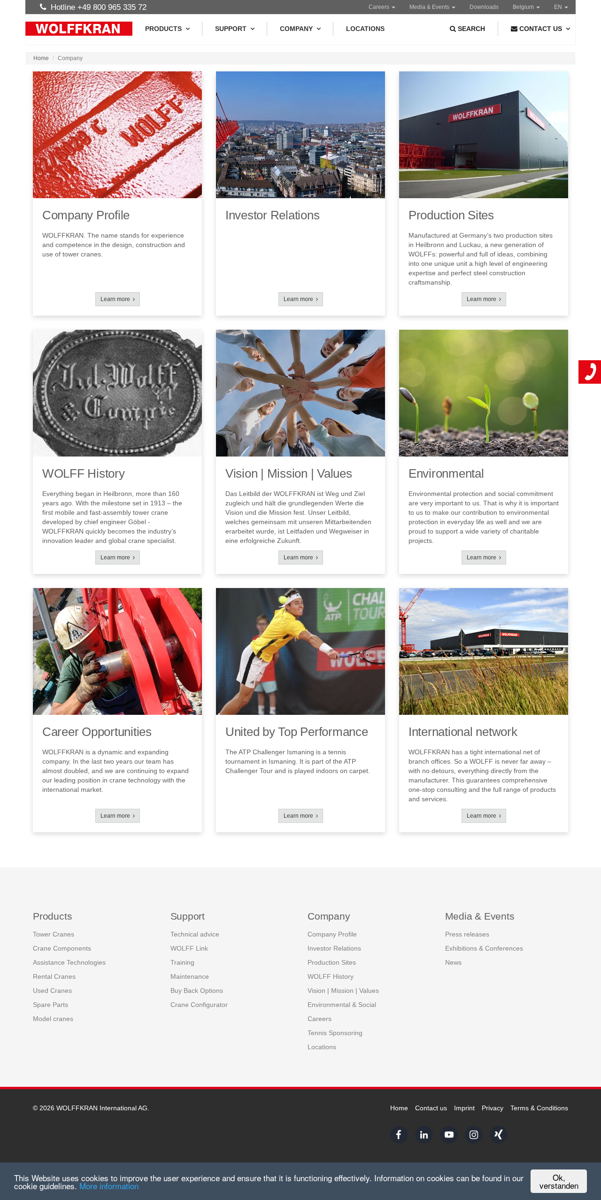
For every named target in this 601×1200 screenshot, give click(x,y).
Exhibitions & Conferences (484, 948)
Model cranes (53, 1018)
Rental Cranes (54, 976)
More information (109, 1186)
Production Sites (332, 962)
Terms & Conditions (539, 1108)
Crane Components (62, 948)
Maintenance (189, 976)
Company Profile (332, 934)
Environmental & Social (342, 1004)
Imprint (464, 1108)
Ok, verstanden (558, 1181)
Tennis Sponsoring (335, 1033)
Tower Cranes (53, 934)
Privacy (492, 1108)
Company (296, 28)
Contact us (431, 1108)
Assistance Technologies (69, 962)
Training (182, 962)
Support (231, 28)
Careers (380, 7)
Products (163, 28)
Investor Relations (334, 948)
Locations (365, 28)
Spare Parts (50, 1004)
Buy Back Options (196, 990)
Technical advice (194, 934)
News (453, 962)
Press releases (467, 934)
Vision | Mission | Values (343, 990)
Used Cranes (52, 990)
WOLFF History (331, 976)
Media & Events (430, 7)
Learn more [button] (116, 299)
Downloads (484, 7)
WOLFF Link (189, 948)
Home (41, 58)
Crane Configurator (199, 1004)
